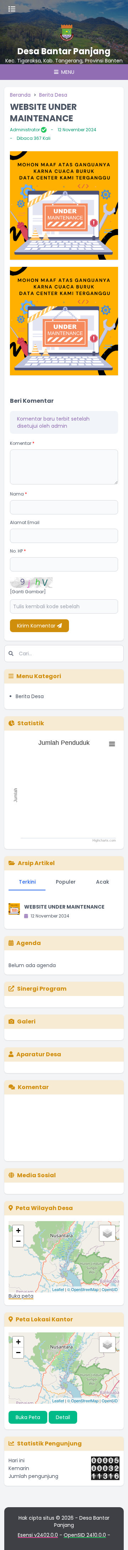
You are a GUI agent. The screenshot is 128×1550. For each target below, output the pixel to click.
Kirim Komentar (37, 625)
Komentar (22, 443)
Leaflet (58, 1289)
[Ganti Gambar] (28, 592)
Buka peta (21, 1296)
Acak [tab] (102, 881)
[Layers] (107, 1233)
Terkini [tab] (27, 881)
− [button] (18, 1241)
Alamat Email (24, 522)
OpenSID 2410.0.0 (85, 1535)
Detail (63, 1417)
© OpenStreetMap (82, 1289)
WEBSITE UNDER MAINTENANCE (64, 906)
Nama (18, 494)
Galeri (26, 1021)
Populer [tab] (66, 881)
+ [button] (18, 1230)
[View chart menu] (112, 744)
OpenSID (110, 1289)
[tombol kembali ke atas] (114, 1536)
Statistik (30, 723)
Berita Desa (53, 94)
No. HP (18, 551)
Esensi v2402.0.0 (38, 1535)
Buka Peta (28, 1417)
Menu (67, 72)
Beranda (20, 94)
